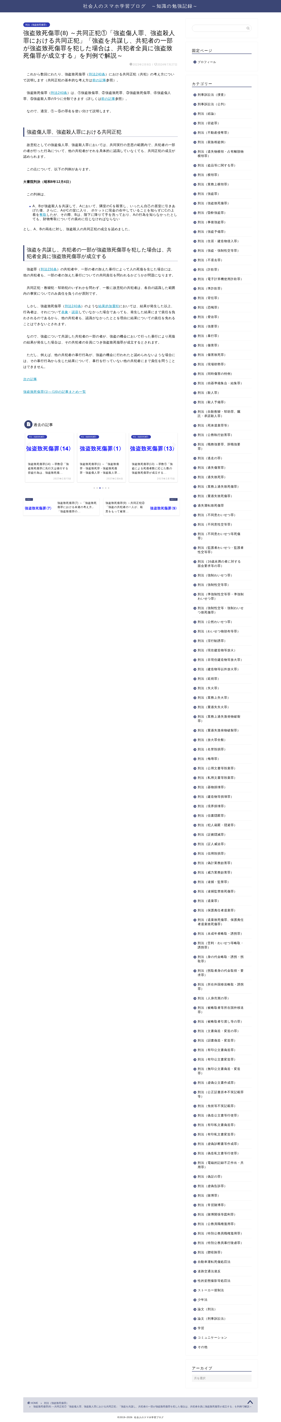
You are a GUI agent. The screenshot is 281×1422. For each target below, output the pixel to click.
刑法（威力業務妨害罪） (216, 872)
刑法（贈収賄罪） (211, 1252)
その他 (203, 1347)
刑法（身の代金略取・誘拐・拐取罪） (221, 959)
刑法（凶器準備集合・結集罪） (221, 383)
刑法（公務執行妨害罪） (216, 435)
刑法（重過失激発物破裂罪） (219, 730)
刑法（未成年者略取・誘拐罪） (221, 933)
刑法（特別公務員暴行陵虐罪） (221, 1243)
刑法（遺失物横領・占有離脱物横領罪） (221, 154)
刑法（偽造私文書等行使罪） (219, 1153)
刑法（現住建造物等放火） (217, 650)
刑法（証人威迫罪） (212, 844)
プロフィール (207, 62)
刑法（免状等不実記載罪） (217, 1106)
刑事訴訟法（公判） (212, 104)
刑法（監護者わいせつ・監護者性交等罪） (221, 550)
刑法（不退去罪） (211, 260)
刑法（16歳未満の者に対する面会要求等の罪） (219, 563)
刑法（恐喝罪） (209, 307)
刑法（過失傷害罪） (212, 467)
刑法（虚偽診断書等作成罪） (219, 1143)
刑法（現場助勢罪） (212, 364)
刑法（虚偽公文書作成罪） (217, 1082)
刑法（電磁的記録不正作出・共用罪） (221, 1165)
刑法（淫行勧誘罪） (212, 640)
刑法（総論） (207, 113)
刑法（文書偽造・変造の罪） (219, 1031)
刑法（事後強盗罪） (212, 222)
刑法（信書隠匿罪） (212, 815)
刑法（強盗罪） (209, 193)
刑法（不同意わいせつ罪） (217, 515)
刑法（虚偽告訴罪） (212, 1186)
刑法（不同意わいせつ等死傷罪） (219, 536)
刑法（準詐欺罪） (211, 288)
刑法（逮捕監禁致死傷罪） (217, 891)
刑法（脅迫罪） (209, 317)
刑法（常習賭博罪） (212, 1205)
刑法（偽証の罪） (211, 1176)
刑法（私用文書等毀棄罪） (217, 777)
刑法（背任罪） (209, 298)
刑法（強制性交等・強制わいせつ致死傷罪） (221, 610)
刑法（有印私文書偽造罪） (217, 1125)
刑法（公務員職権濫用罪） (217, 1224)
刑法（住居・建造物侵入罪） (219, 241)
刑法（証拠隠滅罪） (212, 834)
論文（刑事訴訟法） (212, 1318)
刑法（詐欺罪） (209, 269)
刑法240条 (97, 74)
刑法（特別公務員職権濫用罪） (221, 1233)
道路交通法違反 (209, 1271)
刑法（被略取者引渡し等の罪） (221, 1021)
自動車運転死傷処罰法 (214, 1261)
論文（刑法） (207, 1309)
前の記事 (99, 80)
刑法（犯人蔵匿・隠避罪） (217, 825)
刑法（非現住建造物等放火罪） (221, 659)
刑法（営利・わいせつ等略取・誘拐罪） (221, 945)
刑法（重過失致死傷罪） (216, 496)
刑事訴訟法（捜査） (212, 94)
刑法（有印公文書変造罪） (217, 1059)
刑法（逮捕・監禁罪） (214, 882)
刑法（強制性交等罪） (214, 584)
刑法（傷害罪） (209, 345)
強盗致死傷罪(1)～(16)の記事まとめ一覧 (54, 391)
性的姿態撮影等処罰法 (214, 1280)
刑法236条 (49, 269)
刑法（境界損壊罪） (212, 806)
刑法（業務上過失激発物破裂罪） (219, 719)
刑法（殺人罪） (209, 392)
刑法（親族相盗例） (212, 142)
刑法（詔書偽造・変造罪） (217, 1040)
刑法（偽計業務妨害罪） (216, 863)
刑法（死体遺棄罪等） (214, 425)
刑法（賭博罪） (209, 1195)
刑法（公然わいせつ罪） (216, 621)
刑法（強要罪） (209, 326)
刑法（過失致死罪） (212, 477)
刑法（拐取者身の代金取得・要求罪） (221, 973)
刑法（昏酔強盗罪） (212, 212)
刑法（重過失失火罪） (214, 707)
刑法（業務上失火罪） (214, 697)
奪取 (42, 214)
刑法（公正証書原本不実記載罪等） (221, 1094)
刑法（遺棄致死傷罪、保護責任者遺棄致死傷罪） (221, 922)
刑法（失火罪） (209, 688)
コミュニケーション (212, 1337)
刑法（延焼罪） (209, 678)
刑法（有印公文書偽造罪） (217, 1050)
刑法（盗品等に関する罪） (217, 165)
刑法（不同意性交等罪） (216, 524)
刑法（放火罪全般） (212, 739)
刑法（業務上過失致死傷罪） (219, 486)
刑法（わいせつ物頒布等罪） (219, 631)
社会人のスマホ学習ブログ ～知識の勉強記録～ (140, 6)
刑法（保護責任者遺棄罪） (217, 910)
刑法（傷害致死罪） (212, 354)
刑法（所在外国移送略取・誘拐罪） (221, 986)
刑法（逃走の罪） (211, 458)
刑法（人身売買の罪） (214, 998)
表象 (64, 312)
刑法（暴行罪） (209, 335)
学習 (201, 1328)
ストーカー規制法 (211, 1290)
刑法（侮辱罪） (209, 758)
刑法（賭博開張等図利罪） (217, 1214)
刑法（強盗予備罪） (212, 231)
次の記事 (30, 379)
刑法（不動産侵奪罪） (214, 132)
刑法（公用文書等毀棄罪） (217, 768)
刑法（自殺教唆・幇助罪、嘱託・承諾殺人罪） (219, 414)
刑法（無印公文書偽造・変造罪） (219, 1071)
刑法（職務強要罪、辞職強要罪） (219, 446)
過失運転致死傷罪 (211, 505)
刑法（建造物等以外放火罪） (219, 669)
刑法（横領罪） (209, 174)
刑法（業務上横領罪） (214, 184)
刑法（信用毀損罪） (212, 853)
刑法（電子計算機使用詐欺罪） (221, 279)
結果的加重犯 (108, 306)
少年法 (203, 1299)
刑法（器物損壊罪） (212, 787)
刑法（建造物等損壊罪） (216, 796)
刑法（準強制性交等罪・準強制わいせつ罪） (221, 596)
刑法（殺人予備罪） (212, 402)
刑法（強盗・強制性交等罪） (219, 250)
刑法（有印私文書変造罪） (217, 1134)
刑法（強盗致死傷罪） (36, 24)
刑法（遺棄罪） (209, 900)
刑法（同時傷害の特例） (216, 373)
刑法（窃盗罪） (209, 123)
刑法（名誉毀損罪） (212, 749)
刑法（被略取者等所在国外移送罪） (221, 1010)
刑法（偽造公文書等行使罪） (219, 1115)
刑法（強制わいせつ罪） (216, 575)
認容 (75, 312)
